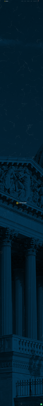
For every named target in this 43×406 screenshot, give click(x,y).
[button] (41, 404)
